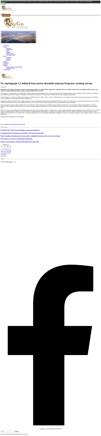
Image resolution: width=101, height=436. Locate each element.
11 (7, 149)
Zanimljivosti (7, 69)
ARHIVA (3, 161)
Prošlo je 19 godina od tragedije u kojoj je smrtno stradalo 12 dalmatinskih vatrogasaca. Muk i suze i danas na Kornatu (30, 136)
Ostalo (8, 60)
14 (1, 151)
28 (1, 154)
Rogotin (8, 52)
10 (5, 149)
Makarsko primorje (11, 54)
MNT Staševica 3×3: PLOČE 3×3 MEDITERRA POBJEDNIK (16, 138)
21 (1, 152)
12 (8, 149)
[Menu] (1, 72)
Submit (16, 431)
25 (7, 152)
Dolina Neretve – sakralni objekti (14, 67)
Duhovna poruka (10, 68)
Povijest (5, 64)
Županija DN (10, 49)
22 (2, 152)
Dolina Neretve (10, 53)
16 (4, 151)
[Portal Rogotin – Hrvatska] (16, 30)
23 (4, 152)
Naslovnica (6, 45)
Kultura (5, 61)
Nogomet (9, 57)
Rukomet (9, 59)
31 (5, 154)
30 (4, 154)
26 (8, 152)
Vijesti (5, 46)
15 (2, 151)
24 (5, 152)
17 (5, 151)
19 (8, 151)
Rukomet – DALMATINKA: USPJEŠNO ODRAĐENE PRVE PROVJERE (20, 141)
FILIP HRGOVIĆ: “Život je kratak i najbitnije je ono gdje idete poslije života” (20, 130)
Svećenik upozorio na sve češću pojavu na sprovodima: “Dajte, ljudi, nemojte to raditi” (22, 133)
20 (10, 151)
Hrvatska (9, 48)
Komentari (6, 63)
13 (10, 149)
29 (2, 154)
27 (10, 152)
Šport (5, 56)
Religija (5, 65)
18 (7, 151)
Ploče (8, 50)
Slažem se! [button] (3, 2)
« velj (2, 156)
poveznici (21, 116)
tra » (5, 156)
